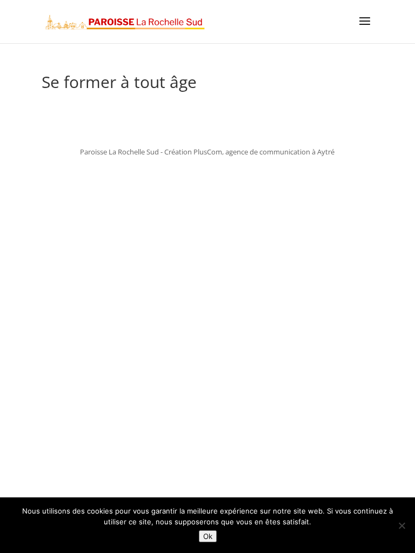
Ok (207, 536)
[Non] (401, 525)
